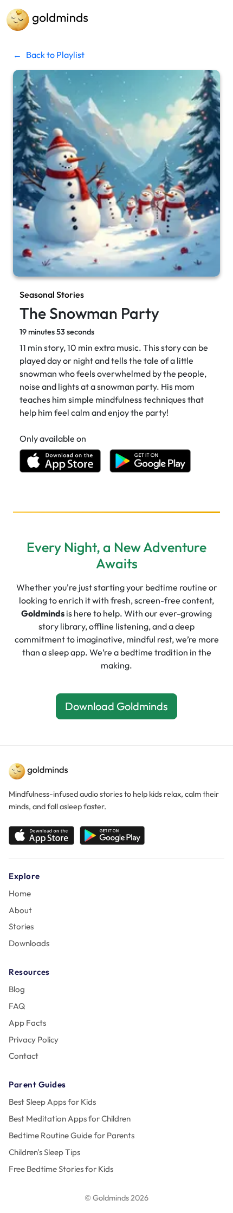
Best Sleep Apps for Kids (52, 1102)
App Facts (27, 1023)
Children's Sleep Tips (44, 1152)
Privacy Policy (34, 1039)
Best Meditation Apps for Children (70, 1118)
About (20, 910)
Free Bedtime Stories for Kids (61, 1169)
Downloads (29, 943)
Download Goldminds (116, 706)
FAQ (17, 1006)
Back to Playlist (49, 54)
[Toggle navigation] (211, 20)
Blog (17, 989)
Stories (21, 926)
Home (20, 893)
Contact (23, 1056)
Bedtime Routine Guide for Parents (71, 1135)
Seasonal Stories (52, 294)
